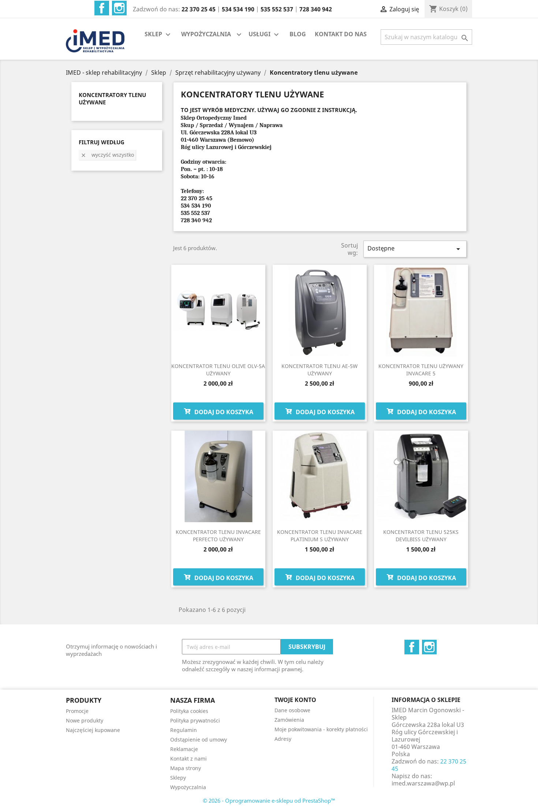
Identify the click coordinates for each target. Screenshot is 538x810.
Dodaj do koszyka (223, 412)
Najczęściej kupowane (93, 730)
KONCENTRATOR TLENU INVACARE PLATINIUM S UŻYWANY (319, 535)
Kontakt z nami (188, 758)
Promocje (77, 710)
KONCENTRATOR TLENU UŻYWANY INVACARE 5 (420, 370)
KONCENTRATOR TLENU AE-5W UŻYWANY (319, 370)
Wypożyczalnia (188, 787)
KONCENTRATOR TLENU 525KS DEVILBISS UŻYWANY (421, 535)
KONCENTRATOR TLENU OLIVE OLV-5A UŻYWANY (218, 370)
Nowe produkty (84, 720)
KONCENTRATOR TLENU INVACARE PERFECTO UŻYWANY (218, 535)
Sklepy (178, 777)
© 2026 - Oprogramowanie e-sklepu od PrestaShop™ (269, 800)
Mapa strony (185, 768)
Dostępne (415, 248)
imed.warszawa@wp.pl (423, 783)
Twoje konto (295, 700)
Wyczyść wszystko (107, 154)
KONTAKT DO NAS (341, 34)
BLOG (297, 34)
